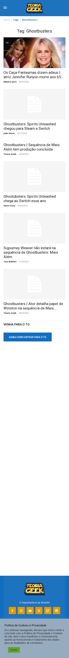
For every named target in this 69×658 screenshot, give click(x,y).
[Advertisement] (34, 383)
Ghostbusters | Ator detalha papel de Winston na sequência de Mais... (33, 306)
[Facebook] (12, 610)
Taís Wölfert (10, 261)
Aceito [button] (13, 649)
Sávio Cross (9, 205)
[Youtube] (30, 610)
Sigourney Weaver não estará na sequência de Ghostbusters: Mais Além (31, 252)
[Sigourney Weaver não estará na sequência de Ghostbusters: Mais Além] (34, 228)
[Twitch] (47, 610)
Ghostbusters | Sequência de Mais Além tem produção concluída (32, 147)
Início (7, 19)
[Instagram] (21, 610)
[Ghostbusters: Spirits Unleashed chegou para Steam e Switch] (34, 104)
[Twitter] (38, 610)
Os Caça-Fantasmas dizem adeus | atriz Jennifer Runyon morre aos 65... (34, 74)
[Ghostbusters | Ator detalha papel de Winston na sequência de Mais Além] (34, 284)
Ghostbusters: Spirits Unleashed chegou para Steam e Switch (30, 126)
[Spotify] (56, 610)
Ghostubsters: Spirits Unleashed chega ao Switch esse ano (30, 198)
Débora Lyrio (10, 81)
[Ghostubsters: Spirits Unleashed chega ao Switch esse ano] (34, 176)
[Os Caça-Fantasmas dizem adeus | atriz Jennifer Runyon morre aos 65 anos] (34, 52)
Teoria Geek (10, 154)
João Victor (9, 133)
